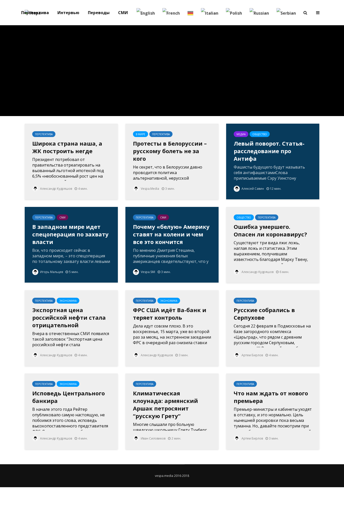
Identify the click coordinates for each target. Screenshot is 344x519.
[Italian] (209, 13)
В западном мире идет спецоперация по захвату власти (70, 234)
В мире (140, 134)
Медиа (241, 134)
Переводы (99, 12)
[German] (190, 13)
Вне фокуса (194, 43)
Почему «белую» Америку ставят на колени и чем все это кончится (171, 234)
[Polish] (234, 13)
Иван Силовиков (152, 438)
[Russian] (259, 13)
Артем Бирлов (252, 355)
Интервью (68, 12)
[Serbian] (286, 13)
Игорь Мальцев (51, 272)
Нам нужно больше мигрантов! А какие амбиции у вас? (262, 71)
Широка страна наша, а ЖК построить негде (67, 147)
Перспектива (35, 12)
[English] (146, 13)
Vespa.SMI (147, 272)
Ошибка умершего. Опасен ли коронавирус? (270, 230)
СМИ (123, 12)
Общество (259, 134)
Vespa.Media (149, 188)
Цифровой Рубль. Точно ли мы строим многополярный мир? (127, 74)
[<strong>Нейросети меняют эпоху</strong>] (58, 70)
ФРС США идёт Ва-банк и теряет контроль (169, 313)
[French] (171, 13)
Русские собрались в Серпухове (264, 313)
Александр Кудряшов (55, 188)
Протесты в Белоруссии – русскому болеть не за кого (170, 151)
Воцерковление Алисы (194, 56)
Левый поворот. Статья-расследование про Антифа (269, 151)
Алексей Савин (252, 188)
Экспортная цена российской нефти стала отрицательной (69, 317)
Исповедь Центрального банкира (68, 396)
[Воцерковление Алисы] (194, 70)
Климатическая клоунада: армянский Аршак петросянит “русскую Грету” (165, 404)
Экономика (126, 49)
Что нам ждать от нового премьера (271, 396)
